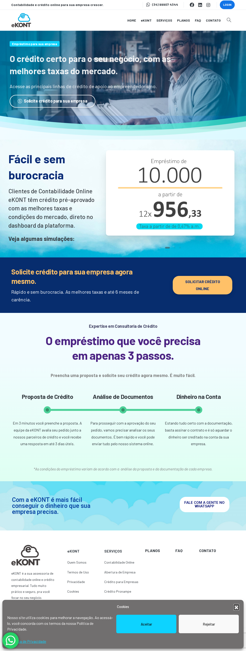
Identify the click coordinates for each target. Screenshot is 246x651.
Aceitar (146, 624)
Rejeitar (209, 624)
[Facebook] (192, 5)
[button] (236, 606)
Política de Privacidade (28, 641)
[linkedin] (200, 5)
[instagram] (208, 5)
